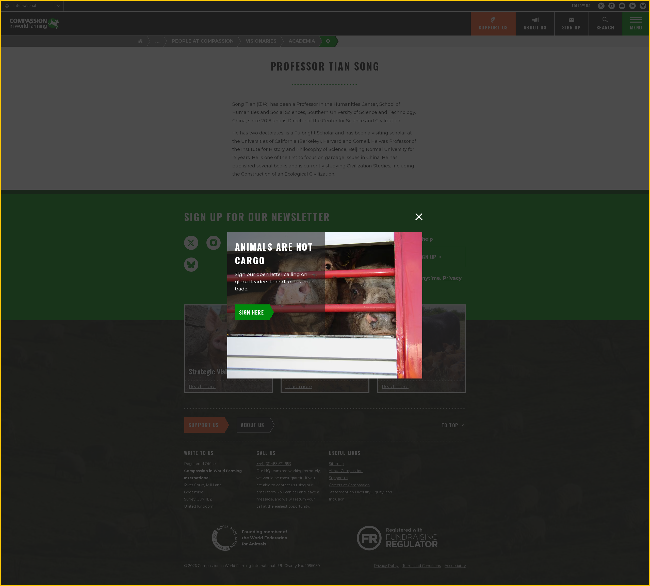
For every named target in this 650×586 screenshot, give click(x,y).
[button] (419, 217)
